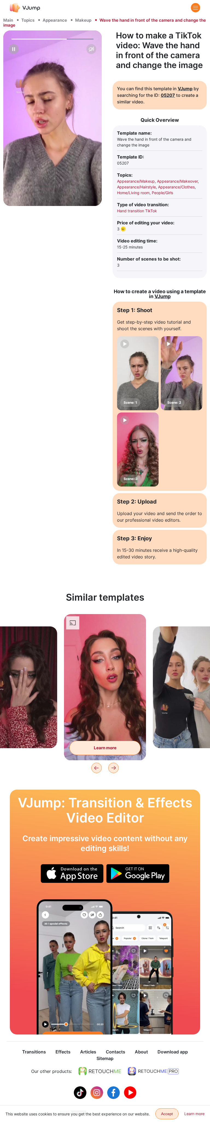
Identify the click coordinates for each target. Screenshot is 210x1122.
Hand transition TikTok (137, 210)
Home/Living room (133, 192)
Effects (63, 1052)
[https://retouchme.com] (99, 1071)
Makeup (83, 20)
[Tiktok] (81, 1092)
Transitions (34, 1052)
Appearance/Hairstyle (136, 187)
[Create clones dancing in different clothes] (74, 967)
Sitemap (105, 1058)
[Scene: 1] (138, 373)
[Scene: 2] (181, 373)
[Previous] (96, 768)
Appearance (55, 20)
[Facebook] (114, 1092)
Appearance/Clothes (176, 187)
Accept (167, 1114)
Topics (27, 20)
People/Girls (162, 192)
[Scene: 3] (138, 449)
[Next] (113, 768)
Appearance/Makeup (136, 181)
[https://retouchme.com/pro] (153, 1071)
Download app (173, 1052)
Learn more (105, 747)
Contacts (115, 1052)
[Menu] (195, 7)
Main (8, 20)
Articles (88, 1052)
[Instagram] (97, 1092)
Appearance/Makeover (177, 181)
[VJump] (25, 7)
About (141, 1052)
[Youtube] (130, 1092)
